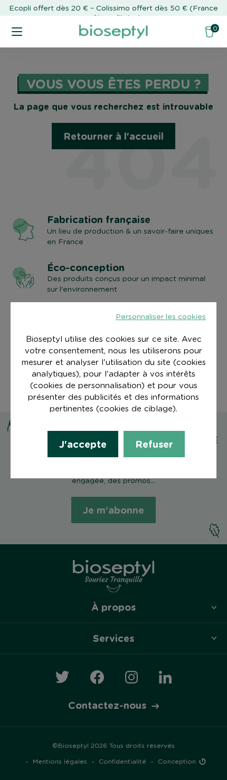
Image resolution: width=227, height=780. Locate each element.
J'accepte (83, 443)
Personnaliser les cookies (161, 317)
